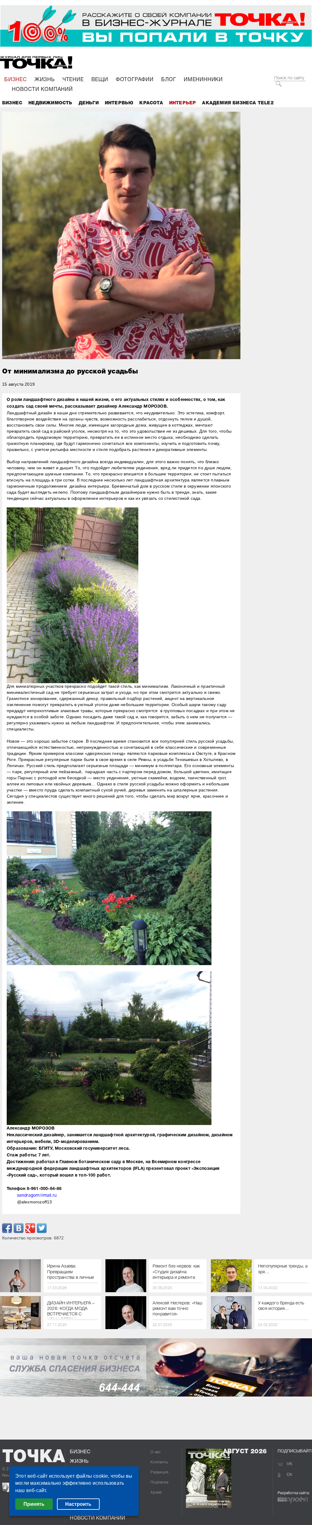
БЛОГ (168, 80)
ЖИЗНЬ (44, 80)
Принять (33, 1504)
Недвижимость (50, 103)
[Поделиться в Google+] (30, 1228)
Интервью (119, 103)
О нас (156, 1452)
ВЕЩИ (99, 80)
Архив (156, 1492)
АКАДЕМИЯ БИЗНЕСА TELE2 (237, 103)
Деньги (89, 103)
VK (289, 1464)
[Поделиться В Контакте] (18, 1228)
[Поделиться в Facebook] (7, 1228)
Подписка (159, 1482)
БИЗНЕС (15, 80)
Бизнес (12, 103)
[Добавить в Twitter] (42, 1228)
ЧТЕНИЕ (73, 80)
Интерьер (182, 103)
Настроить (78, 1504)
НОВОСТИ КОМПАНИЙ (42, 89)
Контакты (159, 1462)
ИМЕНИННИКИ (203, 80)
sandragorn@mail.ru (37, 1196)
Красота (151, 103)
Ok (289, 1475)
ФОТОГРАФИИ (135, 80)
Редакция (159, 1472)
